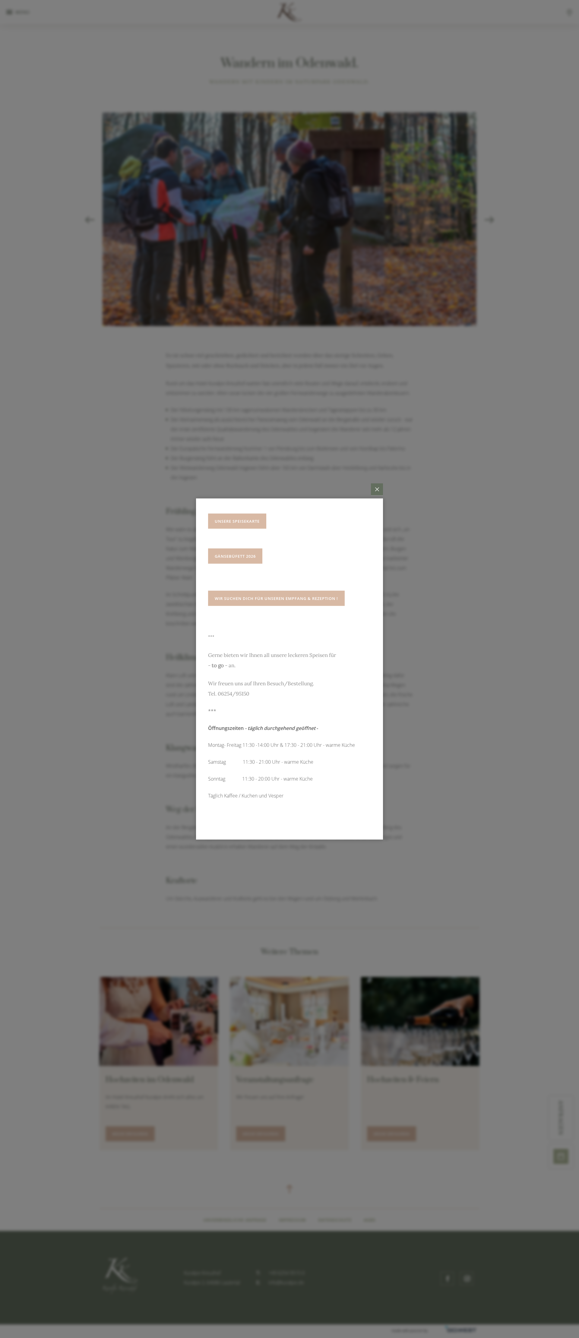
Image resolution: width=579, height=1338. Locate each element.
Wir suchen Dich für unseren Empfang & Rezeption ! (276, 598)
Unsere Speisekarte (237, 521)
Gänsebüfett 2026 (235, 556)
